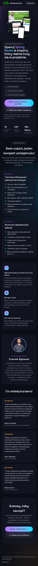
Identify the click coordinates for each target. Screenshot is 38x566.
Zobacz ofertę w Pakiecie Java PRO (18, 103)
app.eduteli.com (7, 559)
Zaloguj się (30, 3)
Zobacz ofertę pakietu (18, 529)
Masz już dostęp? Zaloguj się (20, 110)
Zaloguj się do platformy (20, 535)
